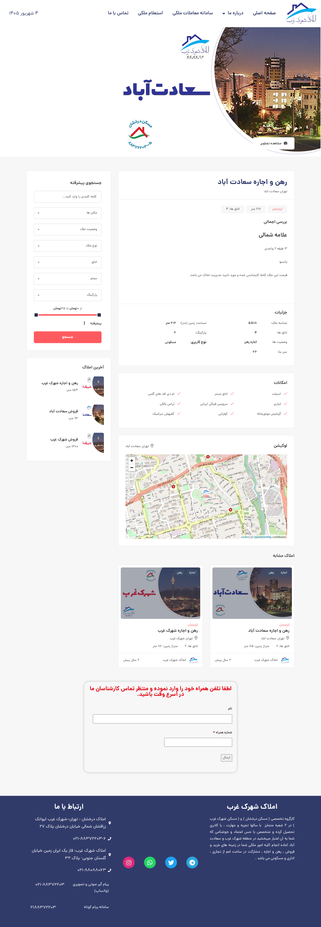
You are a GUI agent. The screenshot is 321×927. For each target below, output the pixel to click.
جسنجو (67, 337)
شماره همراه (222, 733)
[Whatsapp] (150, 862)
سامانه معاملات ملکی (192, 13)
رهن (247, 342)
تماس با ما (118, 13)
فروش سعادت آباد (63, 411)
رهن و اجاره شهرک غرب (178, 631)
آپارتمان (277, 209)
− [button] (131, 468)
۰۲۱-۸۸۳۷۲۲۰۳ (49, 885)
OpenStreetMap (263, 537)
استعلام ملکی (150, 13)
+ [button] (131, 461)
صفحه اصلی (264, 13)
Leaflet (245, 537)
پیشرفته (96, 323)
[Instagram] (129, 862)
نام (230, 709)
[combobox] (68, 213)
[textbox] (67, 213)
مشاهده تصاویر (271, 143)
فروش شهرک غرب (64, 440)
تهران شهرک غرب (181, 638)
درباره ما (235, 13)
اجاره (253, 342)
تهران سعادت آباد (275, 191)
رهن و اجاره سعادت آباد (269, 631)
